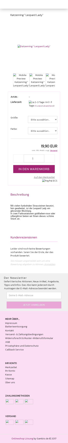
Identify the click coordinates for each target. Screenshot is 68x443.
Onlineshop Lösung (22, 438)
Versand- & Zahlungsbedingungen (24, 334)
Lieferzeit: (16, 102)
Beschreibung (19, 194)
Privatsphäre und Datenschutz (22, 345)
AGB (7, 342)
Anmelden (49, 264)
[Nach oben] (58, 438)
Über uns (10, 382)
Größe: (14, 117)
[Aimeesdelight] (14, 4)
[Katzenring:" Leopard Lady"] (34, 46)
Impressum (11, 323)
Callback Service (14, 349)
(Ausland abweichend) (45, 105)
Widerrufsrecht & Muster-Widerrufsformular (29, 338)
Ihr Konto (10, 370)
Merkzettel (11, 367)
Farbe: (14, 129)
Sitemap (9, 378)
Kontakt (9, 330)
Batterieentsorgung (16, 326)
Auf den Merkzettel (44, 177)
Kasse (8, 374)
